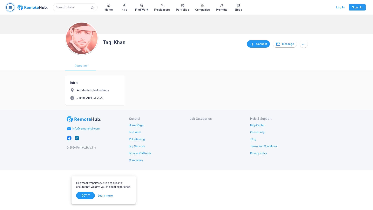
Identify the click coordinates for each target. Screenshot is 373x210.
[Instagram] (92, 138)
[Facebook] (69, 138)
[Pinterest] (100, 138)
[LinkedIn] (77, 138)
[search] (75, 7)
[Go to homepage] (32, 7)
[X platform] (85, 138)
